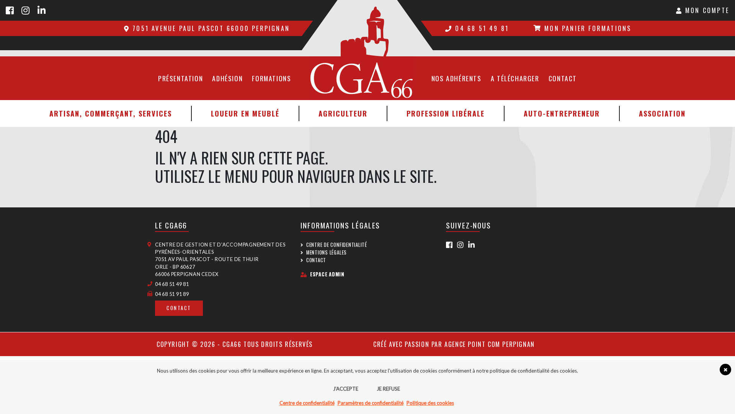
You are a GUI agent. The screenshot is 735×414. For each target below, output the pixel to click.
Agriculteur (343, 113)
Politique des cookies (430, 403)
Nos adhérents (456, 78)
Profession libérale (446, 113)
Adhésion (227, 78)
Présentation (180, 78)
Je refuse (388, 389)
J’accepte (345, 389)
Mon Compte (706, 10)
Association (662, 113)
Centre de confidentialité (336, 244)
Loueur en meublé (245, 113)
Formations (271, 78)
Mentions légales (326, 252)
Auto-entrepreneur (562, 113)
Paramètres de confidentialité (370, 403)
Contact (563, 78)
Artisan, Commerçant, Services (110, 113)
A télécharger (515, 78)
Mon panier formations (587, 28)
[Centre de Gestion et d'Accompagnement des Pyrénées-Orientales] (367, 28)
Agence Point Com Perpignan (489, 344)
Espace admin (327, 274)
